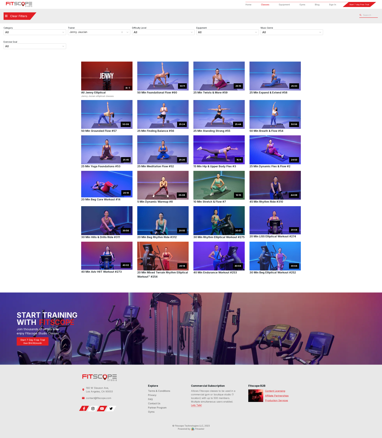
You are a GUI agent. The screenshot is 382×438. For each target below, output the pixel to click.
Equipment (284, 4)
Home (248, 4)
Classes (265, 4)
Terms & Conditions (159, 390)
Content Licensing (275, 390)
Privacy (152, 395)
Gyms (302, 4)
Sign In (332, 4)
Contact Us (154, 403)
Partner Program (157, 407)
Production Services (276, 400)
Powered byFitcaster (191, 429)
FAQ (150, 399)
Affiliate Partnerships (277, 395)
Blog (317, 4)
